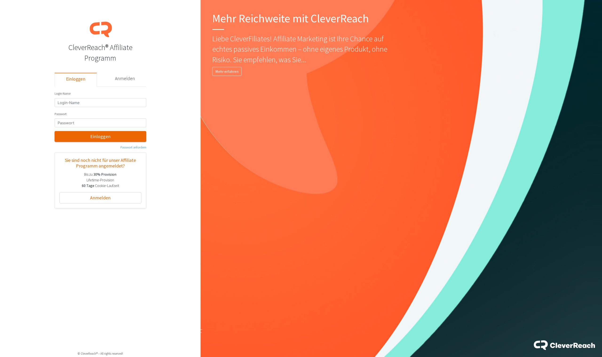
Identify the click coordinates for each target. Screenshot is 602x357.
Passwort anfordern (133, 147)
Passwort (61, 114)
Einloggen (75, 79)
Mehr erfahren (226, 71)
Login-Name (63, 94)
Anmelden (125, 78)
